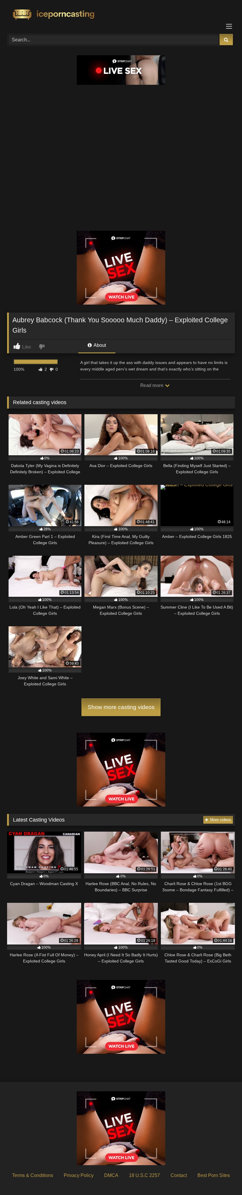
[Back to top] (223, 1177)
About (99, 345)
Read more (152, 385)
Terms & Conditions (32, 1175)
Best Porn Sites (213, 1175)
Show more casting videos (121, 707)
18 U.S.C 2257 (144, 1175)
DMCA (111, 1175)
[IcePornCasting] (121, 15)
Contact (179, 1175)
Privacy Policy (79, 1175)
